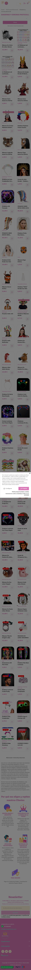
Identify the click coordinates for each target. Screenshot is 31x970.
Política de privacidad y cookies (20, 491)
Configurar (7, 488)
